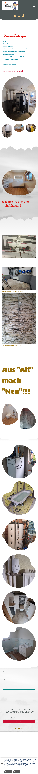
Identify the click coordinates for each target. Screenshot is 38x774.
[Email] (19, 15)
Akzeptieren (8, 771)
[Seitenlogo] (10, 5)
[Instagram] (15, 15)
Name (4, 671)
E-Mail (4, 679)
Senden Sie (19, 721)
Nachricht (5, 688)
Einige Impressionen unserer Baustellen (12, 71)
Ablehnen (16, 771)
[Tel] (23, 15)
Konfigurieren (7, 767)
